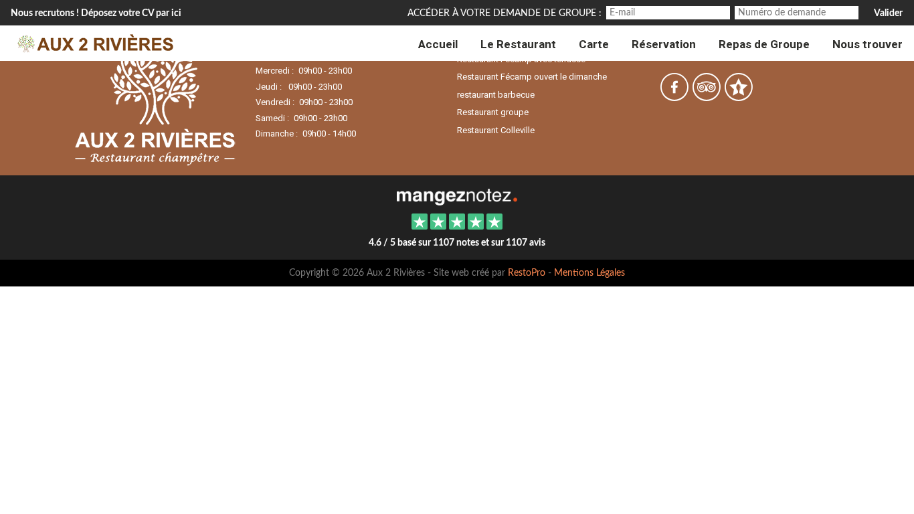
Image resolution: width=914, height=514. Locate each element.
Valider (888, 13)
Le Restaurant (518, 44)
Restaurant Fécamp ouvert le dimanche (532, 76)
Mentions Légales (589, 273)
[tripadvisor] (707, 96)
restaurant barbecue (496, 94)
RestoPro (526, 273)
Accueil (438, 44)
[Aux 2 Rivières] (457, 195)
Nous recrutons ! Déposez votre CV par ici (96, 13)
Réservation (664, 44)
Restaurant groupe (493, 112)
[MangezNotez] (738, 96)
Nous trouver (867, 44)
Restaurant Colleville (496, 130)
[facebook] (675, 96)
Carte (594, 44)
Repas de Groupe (764, 44)
